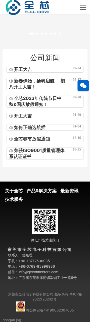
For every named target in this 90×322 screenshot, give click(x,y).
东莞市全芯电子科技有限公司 (31, 294)
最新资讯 (69, 190)
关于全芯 (14, 190)
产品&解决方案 (42, 190)
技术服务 (14, 199)
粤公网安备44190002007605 (50, 310)
